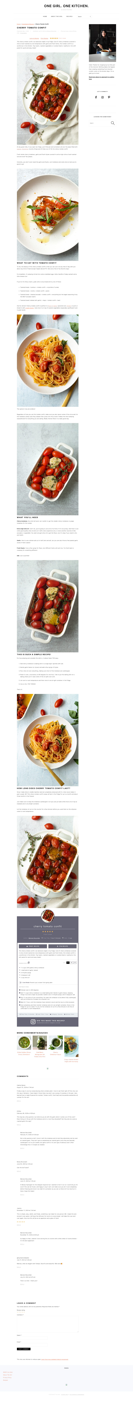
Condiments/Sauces (28, 24)
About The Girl (7, 1375)
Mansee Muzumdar (34, 938)
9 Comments (23, 33)
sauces (19, 149)
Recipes (5, 1380)
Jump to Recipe (34, 38)
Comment (20, 1315)
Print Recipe (44, 38)
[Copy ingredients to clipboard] (29, 962)
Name (19, 1335)
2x (71, 962)
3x (75, 962)
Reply (19, 1101)
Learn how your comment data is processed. (54, 1359)
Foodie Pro (64, 1394)
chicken (69, 306)
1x (67, 962)
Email (19, 1342)
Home (18, 24)
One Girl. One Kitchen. (66, 6)
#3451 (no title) (8, 1372)
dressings (25, 149)
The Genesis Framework (77, 1394)
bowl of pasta (53, 306)
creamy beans (29, 308)
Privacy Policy (7, 1377)
